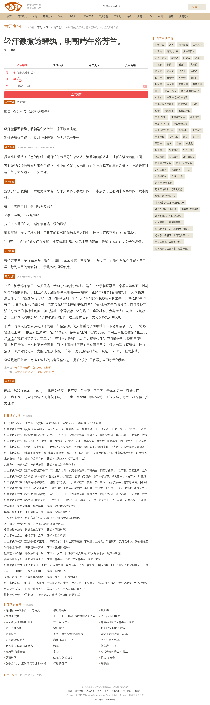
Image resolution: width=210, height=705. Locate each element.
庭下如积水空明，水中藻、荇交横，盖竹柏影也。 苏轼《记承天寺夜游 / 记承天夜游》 (54, 423)
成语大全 (73, 16)
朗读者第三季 (181, 123)
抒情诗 (170, 64)
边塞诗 (198, 58)
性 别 (11, 79)
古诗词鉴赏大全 (163, 163)
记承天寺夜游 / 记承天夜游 (168, 189)
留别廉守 (58, 628)
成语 (99, 691)
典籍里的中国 (162, 123)
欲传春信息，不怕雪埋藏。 (169, 215)
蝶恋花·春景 (108, 657)
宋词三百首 (161, 58)
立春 (188, 169)
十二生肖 (197, 130)
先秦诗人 (176, 169)
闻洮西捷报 (12, 616)
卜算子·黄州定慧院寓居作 (68, 634)
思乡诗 (170, 71)
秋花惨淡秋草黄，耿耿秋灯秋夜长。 (173, 228)
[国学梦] (14, 6)
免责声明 (138, 691)
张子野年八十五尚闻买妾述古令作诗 (27, 663)
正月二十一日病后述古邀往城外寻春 (74, 616)
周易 (139, 16)
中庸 (160, 16)
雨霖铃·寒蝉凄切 (189, 209)
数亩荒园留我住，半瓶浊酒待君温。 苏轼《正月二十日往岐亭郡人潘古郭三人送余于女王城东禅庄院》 (63, 553)
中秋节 (158, 64)
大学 (150, 16)
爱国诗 (182, 64)
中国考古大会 (178, 117)
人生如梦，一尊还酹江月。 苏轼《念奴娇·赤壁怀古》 (35, 523)
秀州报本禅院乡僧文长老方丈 (23, 610)
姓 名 (11, 72)
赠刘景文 (11, 634)
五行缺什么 (184, 110)
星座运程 (159, 137)
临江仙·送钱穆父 (63, 657)
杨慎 (178, 143)
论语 (129, 16)
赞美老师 (197, 84)
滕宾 (185, 137)
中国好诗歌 (161, 117)
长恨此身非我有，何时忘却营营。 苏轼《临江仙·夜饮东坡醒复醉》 (43, 517)
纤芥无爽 (187, 150)
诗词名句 (47, 16)
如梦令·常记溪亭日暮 (166, 209)
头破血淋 (173, 150)
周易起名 (184, 16)
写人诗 (170, 84)
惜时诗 (158, 84)
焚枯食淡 (173, 156)
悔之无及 (159, 156)
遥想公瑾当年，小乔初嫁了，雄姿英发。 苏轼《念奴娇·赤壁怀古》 (43, 594)
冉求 (169, 143)
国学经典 (22, 16)
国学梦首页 (42, 27)
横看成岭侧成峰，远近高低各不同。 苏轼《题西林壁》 (36, 529)
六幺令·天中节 (61, 622)
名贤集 (158, 51)
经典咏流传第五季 (190, 91)
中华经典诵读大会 (164, 104)
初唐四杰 (183, 45)
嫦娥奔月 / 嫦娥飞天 (165, 196)
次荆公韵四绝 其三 (112, 639)
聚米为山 (159, 150)
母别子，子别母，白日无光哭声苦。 (173, 235)
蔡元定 (189, 143)
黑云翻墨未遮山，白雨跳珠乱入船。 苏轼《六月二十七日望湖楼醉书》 (45, 588)
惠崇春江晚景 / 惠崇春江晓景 (117, 622)
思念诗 (182, 71)
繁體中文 (107, 6)
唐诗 (171, 16)
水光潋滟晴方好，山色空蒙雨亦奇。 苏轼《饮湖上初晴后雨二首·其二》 (45, 458)
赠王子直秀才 (13, 628)
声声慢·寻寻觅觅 (163, 183)
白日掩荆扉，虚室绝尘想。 (169, 242)
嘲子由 (105, 663)
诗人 (60, 16)
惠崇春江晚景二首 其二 (114, 651)
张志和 (196, 137)
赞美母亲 (183, 84)
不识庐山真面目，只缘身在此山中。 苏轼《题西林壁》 (36, 571)
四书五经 (88, 16)
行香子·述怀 (60, 663)
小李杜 (158, 97)
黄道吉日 (173, 137)
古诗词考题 (161, 176)
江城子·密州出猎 (15, 651)
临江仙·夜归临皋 (110, 616)
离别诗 (193, 64)
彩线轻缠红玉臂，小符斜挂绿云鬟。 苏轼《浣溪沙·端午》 (37, 512)
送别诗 (158, 71)
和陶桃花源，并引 (63, 639)
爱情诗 (182, 77)
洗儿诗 (105, 610)
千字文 (117, 16)
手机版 (116, 6)
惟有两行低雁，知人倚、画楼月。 (34, 367)
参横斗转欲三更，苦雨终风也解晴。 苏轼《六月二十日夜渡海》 (41, 577)
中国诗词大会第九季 (177, 97)
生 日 (11, 86)
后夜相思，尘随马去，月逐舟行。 (172, 248)
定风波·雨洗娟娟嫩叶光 (19, 645)
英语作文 (194, 117)
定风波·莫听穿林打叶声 (19, 622)
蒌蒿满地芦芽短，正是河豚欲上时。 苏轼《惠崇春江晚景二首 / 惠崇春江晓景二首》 (52, 559)
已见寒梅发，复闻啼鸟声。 (169, 222)
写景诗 (174, 58)
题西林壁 (11, 657)
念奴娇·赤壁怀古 (15, 639)
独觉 (56, 645)
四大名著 (103, 16)
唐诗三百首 (189, 51)
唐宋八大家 (172, 51)
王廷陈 (158, 143)
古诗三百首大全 (184, 163)
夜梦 (56, 651)
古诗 (35, 16)
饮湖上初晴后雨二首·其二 (116, 634)
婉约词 (193, 77)
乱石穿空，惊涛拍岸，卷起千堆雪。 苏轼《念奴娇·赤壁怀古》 (40, 464)
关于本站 (127, 691)
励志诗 (193, 71)
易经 (194, 104)
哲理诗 (170, 77)
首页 (9, 16)
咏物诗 (186, 58)
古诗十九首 (170, 91)
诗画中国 (183, 130)
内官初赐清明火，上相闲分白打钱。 (36, 372)
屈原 (10, 338)
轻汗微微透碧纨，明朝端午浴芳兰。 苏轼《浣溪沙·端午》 (37, 547)
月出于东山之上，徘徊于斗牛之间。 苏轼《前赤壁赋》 (36, 535)
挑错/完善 (21, 102)
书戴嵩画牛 (59, 610)
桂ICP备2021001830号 (105, 699)
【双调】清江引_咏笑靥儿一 (169, 202)
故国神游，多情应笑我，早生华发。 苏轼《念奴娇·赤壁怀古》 (40, 506)
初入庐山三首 (109, 645)
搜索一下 (196, 7)
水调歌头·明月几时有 (113, 628)
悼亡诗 (158, 77)
